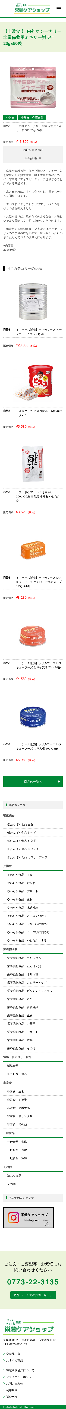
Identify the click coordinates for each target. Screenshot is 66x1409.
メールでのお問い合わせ (36, 1295)
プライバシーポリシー (20, 1377)
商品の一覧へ (33, 781)
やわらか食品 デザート (22, 891)
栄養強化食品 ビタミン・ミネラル (29, 991)
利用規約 (11, 1390)
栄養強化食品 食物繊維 (22, 1007)
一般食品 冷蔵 (17, 1150)
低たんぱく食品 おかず (21, 832)
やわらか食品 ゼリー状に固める (28, 924)
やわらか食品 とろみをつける (27, 916)
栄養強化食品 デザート (22, 1032)
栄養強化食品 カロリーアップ (27, 982)
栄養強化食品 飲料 (20, 1040)
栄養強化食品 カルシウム (24, 958)
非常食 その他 (17, 1124)
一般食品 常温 (17, 1142)
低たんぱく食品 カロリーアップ (27, 857)
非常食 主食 (15, 1091)
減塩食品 (12, 1066)
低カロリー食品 (17, 1074)
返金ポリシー (14, 1397)
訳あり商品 (14, 1176)
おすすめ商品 (14, 1360)
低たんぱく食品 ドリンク (23, 849)
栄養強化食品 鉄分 (20, 999)
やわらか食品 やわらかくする (27, 940)
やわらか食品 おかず (21, 883)
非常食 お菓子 (17, 1100)
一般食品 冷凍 (17, 1158)
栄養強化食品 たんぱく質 (24, 966)
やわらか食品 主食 (20, 875)
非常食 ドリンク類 (20, 1116)
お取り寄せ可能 (33, 150)
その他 (11, 1184)
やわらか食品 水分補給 (22, 907)
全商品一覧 (13, 1354)
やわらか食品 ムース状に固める (28, 932)
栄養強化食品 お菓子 (21, 1023)
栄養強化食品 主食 (20, 1015)
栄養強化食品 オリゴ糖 (22, 974)
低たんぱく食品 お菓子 (21, 841)
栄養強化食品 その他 (21, 1048)
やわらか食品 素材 (20, 899)
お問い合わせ (14, 1383)
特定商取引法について (20, 1370)
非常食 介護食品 (18, 1108)
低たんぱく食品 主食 (20, 824)
